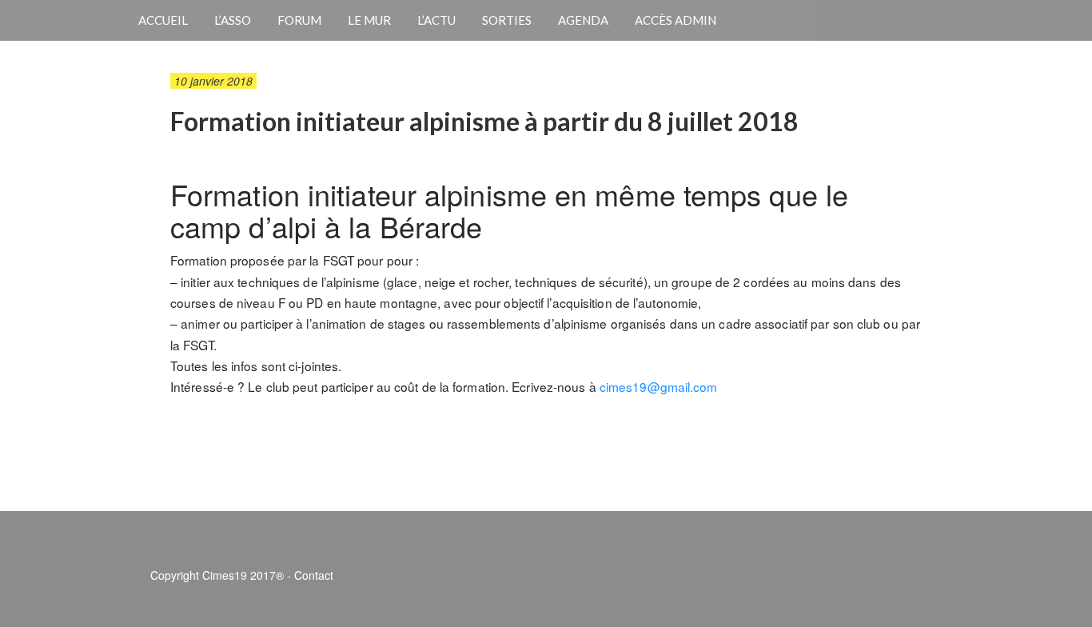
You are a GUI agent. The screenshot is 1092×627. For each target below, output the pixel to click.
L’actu (436, 20)
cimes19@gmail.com (659, 386)
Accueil (163, 20)
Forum (299, 20)
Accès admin (675, 20)
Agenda (583, 20)
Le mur (369, 20)
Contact (313, 575)
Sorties (507, 20)
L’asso (232, 20)
